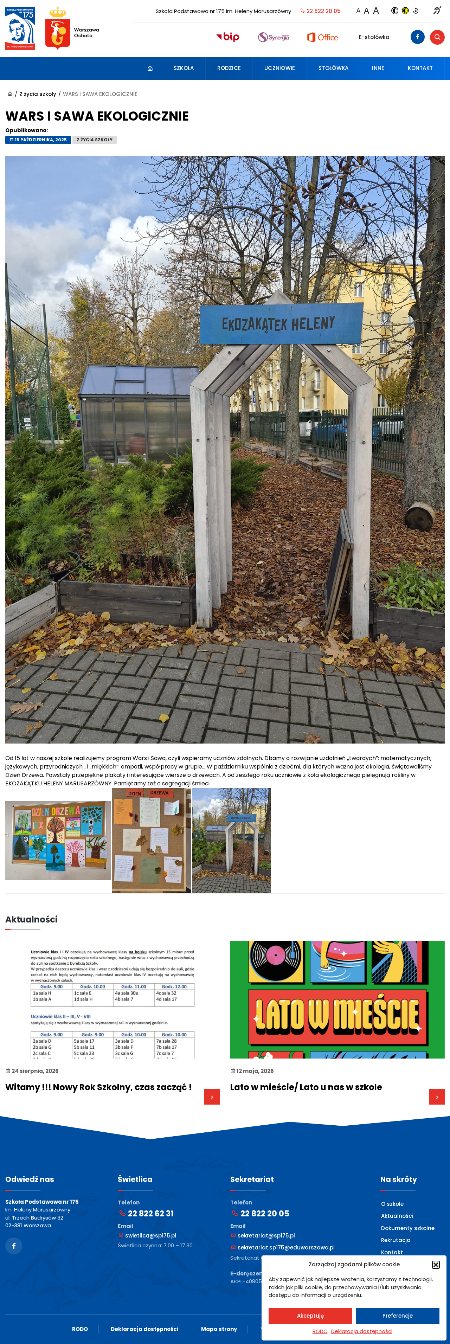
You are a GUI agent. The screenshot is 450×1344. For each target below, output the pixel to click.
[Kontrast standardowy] (415, 11)
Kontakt (420, 68)
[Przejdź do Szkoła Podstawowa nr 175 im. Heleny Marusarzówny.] (10, 94)
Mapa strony (219, 1329)
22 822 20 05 (323, 11)
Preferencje (397, 1315)
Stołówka (333, 68)
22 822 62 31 (149, 1213)
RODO (320, 1331)
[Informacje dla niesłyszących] (437, 11)
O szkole (392, 1204)
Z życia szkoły (94, 140)
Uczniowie (279, 68)
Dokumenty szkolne (408, 1228)
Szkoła (184, 68)
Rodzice (229, 68)
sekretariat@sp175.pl (265, 1235)
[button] (435, 1264)
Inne (378, 68)
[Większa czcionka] (366, 10)
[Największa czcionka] (376, 10)
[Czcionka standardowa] (358, 11)
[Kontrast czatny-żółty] (405, 11)
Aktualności (397, 1216)
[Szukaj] (437, 37)
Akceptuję (310, 1315)
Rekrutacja (396, 1240)
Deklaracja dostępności (361, 1331)
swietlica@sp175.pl (150, 1235)
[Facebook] (418, 37)
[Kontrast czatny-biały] (394, 11)
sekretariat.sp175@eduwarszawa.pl (285, 1247)
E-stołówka (374, 37)
